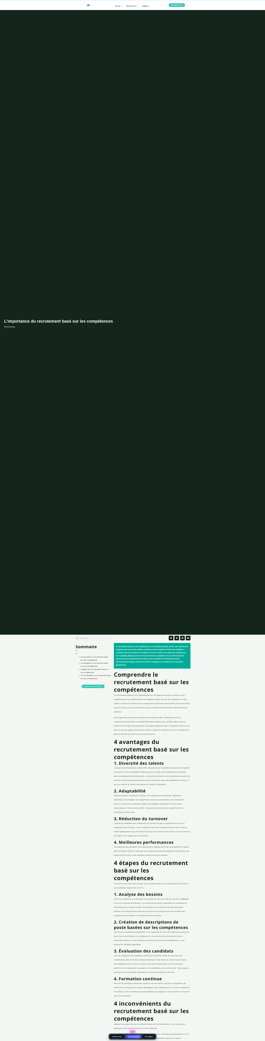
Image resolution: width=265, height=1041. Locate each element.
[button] (171, 638)
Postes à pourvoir (133, 1036)
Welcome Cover (131, 6)
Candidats (145, 6)
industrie (185, 899)
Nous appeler (149, 1036)
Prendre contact (117, 1036)
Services (117, 6)
